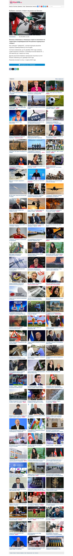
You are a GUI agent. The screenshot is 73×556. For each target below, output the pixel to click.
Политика (15, 6)
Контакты (35, 6)
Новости (11, 6)
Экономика (12, 36)
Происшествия (29, 6)
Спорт (24, 6)
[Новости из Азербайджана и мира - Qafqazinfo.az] (16, 2)
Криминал (20, 6)
